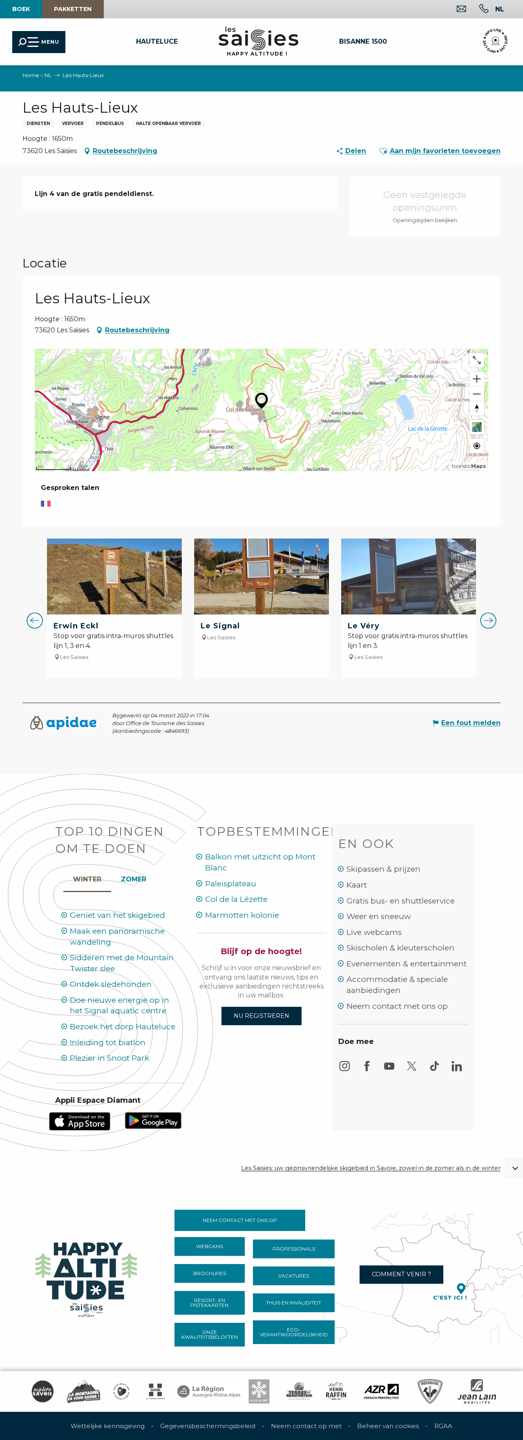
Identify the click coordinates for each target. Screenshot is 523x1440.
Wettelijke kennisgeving (108, 1426)
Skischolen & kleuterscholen (400, 948)
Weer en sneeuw (378, 916)
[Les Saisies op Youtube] (389, 1070)
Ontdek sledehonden (111, 984)
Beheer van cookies (388, 1426)
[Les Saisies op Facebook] (367, 1070)
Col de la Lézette (236, 899)
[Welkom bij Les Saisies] (87, 1277)
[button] (500, 9)
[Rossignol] (430, 1391)
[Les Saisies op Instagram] (344, 1070)
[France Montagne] (83, 1391)
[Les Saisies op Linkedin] (457, 1070)
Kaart (356, 885)
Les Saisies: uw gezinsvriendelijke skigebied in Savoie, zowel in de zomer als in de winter (371, 1168)
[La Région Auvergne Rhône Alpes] (208, 1391)
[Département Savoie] (155, 1391)
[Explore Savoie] (42, 1391)
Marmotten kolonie (242, 915)
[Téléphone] (477, 10)
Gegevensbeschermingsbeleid (207, 1426)
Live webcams (374, 932)
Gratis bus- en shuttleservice (400, 901)
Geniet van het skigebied (117, 915)
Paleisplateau (230, 883)
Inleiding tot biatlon (107, 1042)
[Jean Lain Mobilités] (477, 1391)
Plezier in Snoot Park (109, 1058)
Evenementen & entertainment (406, 963)
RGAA (443, 1426)
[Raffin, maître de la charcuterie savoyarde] (337, 1391)
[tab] (87, 877)
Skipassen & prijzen (383, 869)
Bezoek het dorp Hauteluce (122, 1026)
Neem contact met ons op (397, 1006)
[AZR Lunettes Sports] (381, 1391)
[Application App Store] (79, 1121)
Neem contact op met (306, 1426)
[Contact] (455, 10)
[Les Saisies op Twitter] (412, 1070)
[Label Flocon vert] (259, 1391)
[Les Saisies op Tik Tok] (434, 1070)
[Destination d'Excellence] (121, 1391)
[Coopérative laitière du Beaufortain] (299, 1391)
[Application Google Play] (153, 1120)
